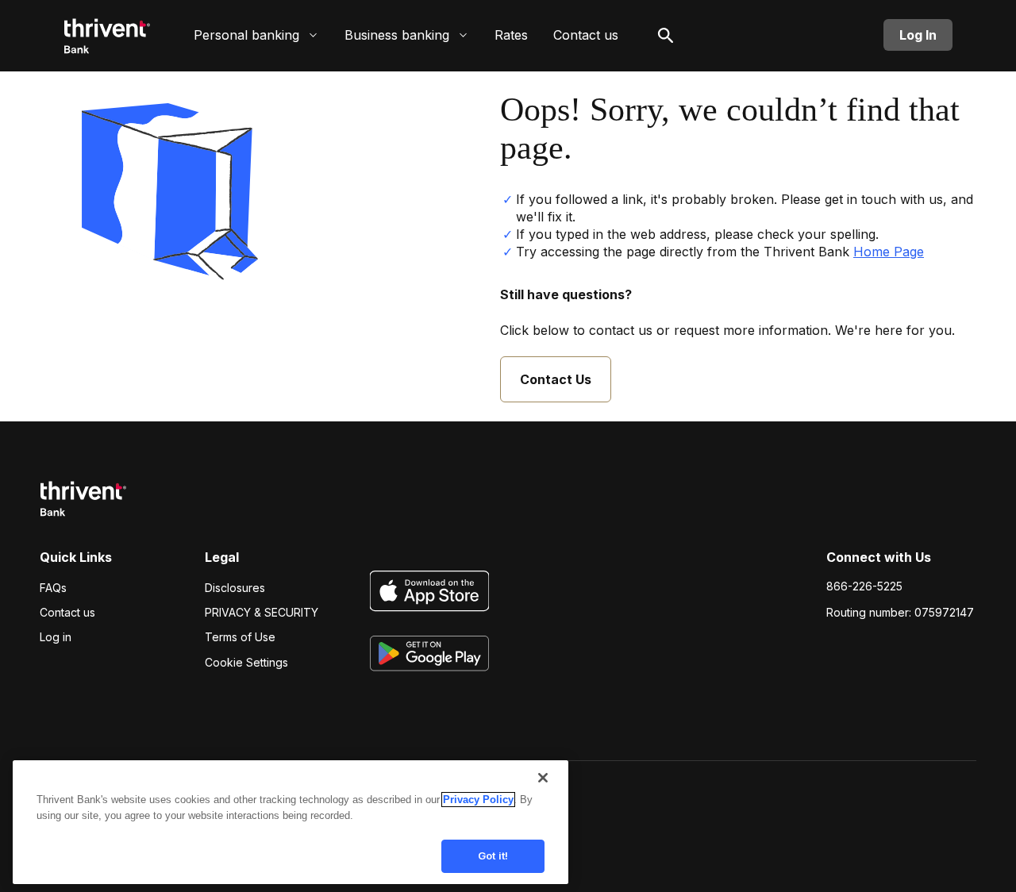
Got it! (493, 855)
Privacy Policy (478, 799)
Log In (918, 35)
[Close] (542, 777)
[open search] (666, 35)
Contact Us (555, 379)
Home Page (888, 252)
